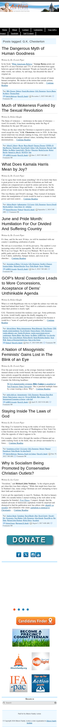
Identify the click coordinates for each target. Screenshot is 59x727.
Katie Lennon (12, 397)
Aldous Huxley (12, 204)
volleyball (29, 399)
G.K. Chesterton (40, 91)
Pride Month (34, 266)
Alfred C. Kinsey (12, 145)
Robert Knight (28, 337)
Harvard (49, 148)
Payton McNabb (30, 397)
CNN (54, 328)
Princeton (35, 150)
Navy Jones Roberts (15, 337)
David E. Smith (23, 96)
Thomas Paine (14, 93)
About (14, 30)
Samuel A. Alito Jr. (14, 152)
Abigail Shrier (11, 328)
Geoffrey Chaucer (46, 264)
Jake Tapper (26, 335)
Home (4, 30)
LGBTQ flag (42, 335)
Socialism (36, 520)
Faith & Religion (11, 96)
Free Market (18, 518)
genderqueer (7, 335)
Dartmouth (16, 148)
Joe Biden (12, 150)
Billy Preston (11, 91)
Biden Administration (24, 328)
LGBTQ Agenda (11, 155)
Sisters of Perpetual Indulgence (17, 340)
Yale (29, 152)
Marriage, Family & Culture (26, 454)
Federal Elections (11, 209)
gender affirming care (10, 333)
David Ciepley (43, 516)
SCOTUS (25, 152)
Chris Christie (47, 328)
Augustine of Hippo (13, 264)
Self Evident (28, 34)
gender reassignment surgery (40, 333)
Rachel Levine (43, 150)
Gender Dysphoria (24, 333)
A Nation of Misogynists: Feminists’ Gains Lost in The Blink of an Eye (27, 354)
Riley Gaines (41, 397)
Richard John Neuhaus (14, 520)
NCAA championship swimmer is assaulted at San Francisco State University (31, 385)
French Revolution (28, 91)
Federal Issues (10, 523)
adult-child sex (11, 394)
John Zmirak (39, 518)
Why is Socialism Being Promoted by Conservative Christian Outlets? (26, 468)
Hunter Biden (16, 335)
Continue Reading (23, 139)
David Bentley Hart (31, 516)
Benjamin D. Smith (22, 523)
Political (20, 209)
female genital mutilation (11, 331)
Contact (25, 30)
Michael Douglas (19, 266)
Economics (10, 518)
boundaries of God (13, 449)
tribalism (29, 207)
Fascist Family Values (28, 148)
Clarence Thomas (39, 145)
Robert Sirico (27, 520)
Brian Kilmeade (37, 328)
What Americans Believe (22, 64)
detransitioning (22, 394)
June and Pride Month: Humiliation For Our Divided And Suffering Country (26, 224)
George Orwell (51, 204)
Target (41, 266)
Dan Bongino (7, 148)
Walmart (47, 266)
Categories (38, 30)
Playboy (28, 150)
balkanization (21, 204)
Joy (24, 207)
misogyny (21, 397)
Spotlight (14, 34)
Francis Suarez (35, 331)
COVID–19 (49, 145)
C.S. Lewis (30, 204)
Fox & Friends (25, 331)
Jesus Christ (18, 207)
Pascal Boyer (48, 518)
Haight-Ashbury (8, 207)
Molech (41, 449)
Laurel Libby (20, 150)
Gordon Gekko (8, 266)
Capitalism (20, 516)
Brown (21, 145)
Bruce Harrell (28, 145)
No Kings (6, 93)
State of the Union (34, 340)
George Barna (51, 91)
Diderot (18, 91)
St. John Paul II (25, 451)
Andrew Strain (11, 516)
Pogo (27, 266)
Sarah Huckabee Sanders (42, 337)
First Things (25, 500)
